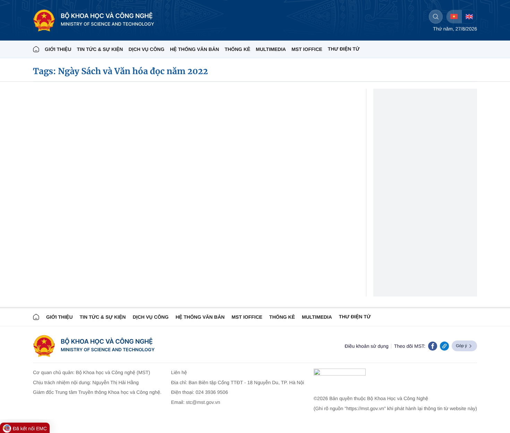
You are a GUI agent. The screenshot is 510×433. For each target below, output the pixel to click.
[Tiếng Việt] (454, 16)
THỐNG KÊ (237, 49)
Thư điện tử (355, 316)
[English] (469, 16)
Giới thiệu (58, 49)
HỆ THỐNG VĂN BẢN (194, 49)
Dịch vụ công (146, 49)
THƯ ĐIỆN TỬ (344, 49)
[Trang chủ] (36, 49)
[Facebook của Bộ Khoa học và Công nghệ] (432, 346)
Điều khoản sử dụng (367, 346)
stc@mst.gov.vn (203, 402)
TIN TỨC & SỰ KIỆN (100, 49)
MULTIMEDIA (271, 49)
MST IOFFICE (306, 49)
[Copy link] (444, 346)
